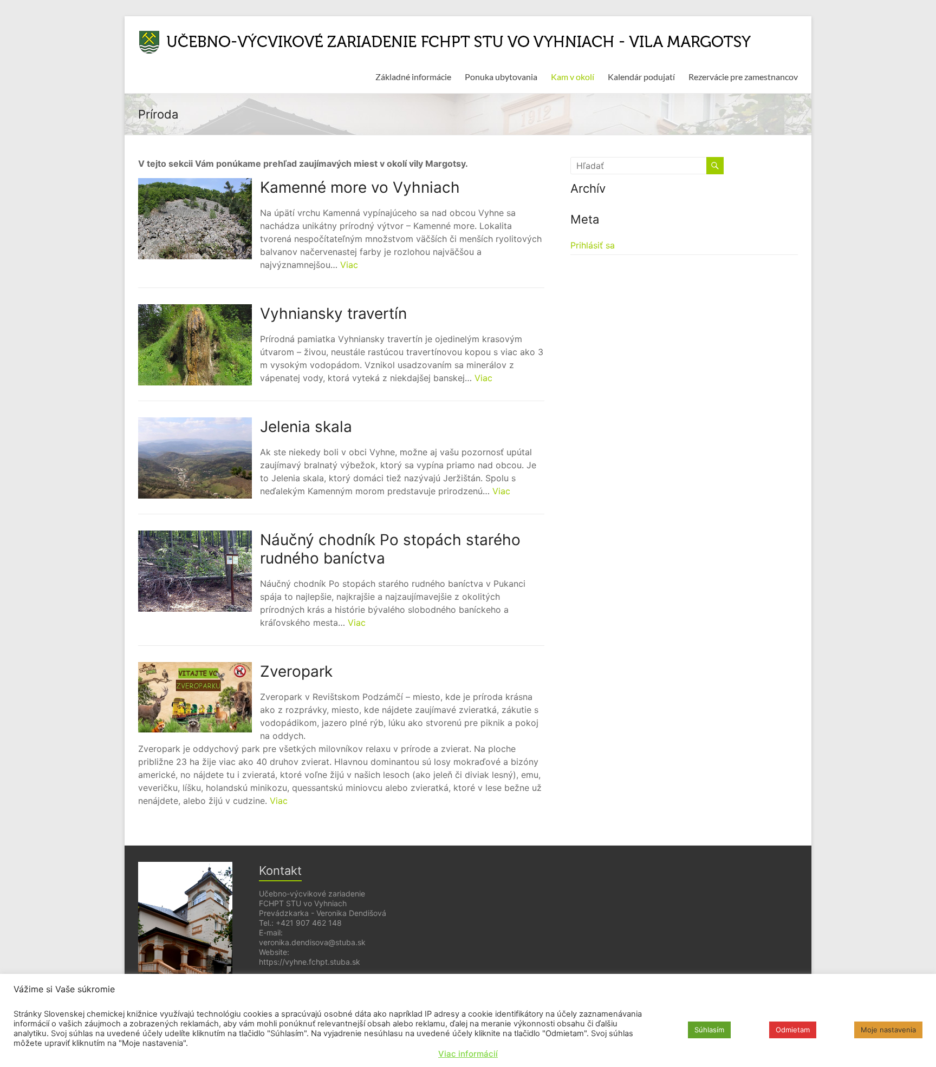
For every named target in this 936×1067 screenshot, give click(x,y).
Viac (349, 264)
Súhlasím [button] (709, 1029)
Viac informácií (468, 1054)
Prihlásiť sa (592, 245)
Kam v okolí (572, 76)
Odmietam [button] (793, 1029)
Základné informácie (413, 76)
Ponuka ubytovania (501, 76)
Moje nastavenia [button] (888, 1029)
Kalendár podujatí (641, 76)
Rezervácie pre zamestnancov (743, 76)
